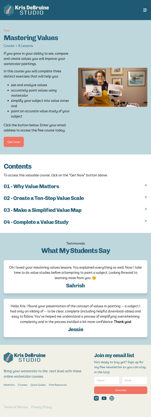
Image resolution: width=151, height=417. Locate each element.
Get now (13, 142)
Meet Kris (9, 384)
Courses (22, 384)
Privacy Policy (41, 407)
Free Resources (58, 384)
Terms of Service (16, 407)
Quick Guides (38, 384)
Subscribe (120, 390)
